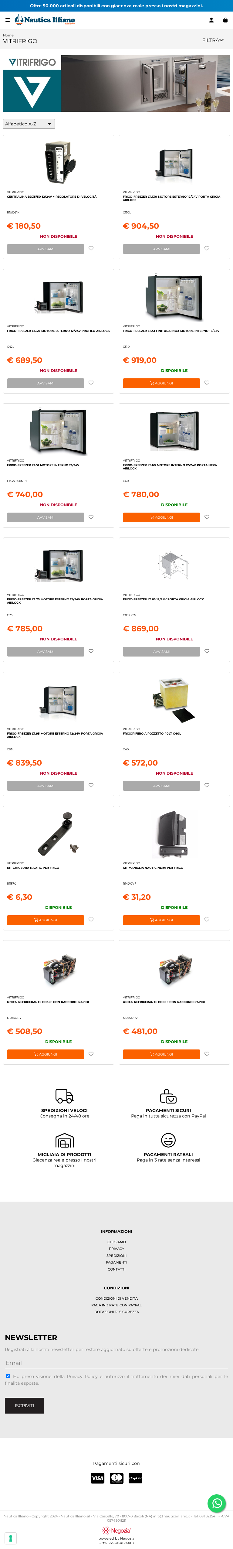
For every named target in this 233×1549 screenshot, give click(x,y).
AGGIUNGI (163, 383)
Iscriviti (24, 1405)
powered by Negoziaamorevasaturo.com (116, 1540)
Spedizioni (116, 1256)
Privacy (116, 1249)
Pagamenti (116, 1262)
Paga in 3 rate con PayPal (116, 1305)
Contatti (116, 1269)
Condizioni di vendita (117, 1298)
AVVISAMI (45, 249)
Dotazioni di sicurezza (116, 1312)
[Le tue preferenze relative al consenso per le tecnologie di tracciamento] (10, 1538)
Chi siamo (116, 1242)
